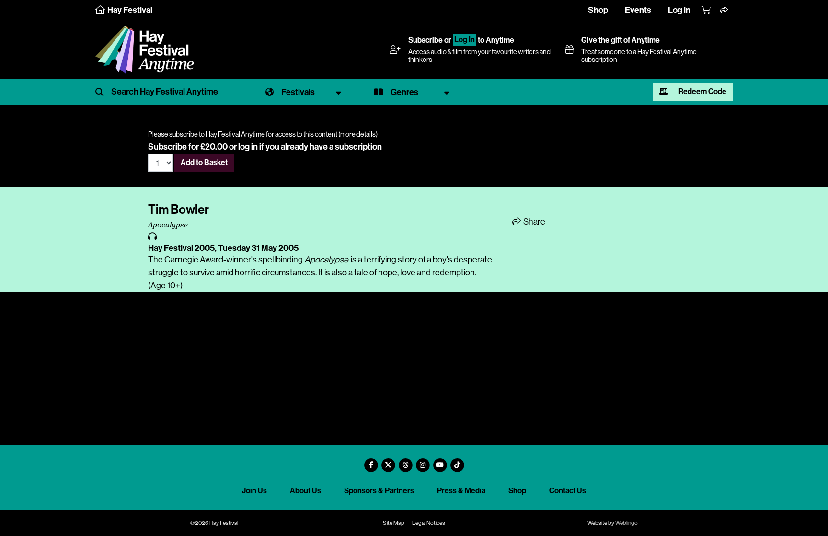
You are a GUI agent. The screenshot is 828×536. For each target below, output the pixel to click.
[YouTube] (439, 461)
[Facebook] (371, 461)
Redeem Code (701, 91)
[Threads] (405, 461)
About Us (305, 490)
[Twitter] (388, 461)
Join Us (254, 490)
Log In (464, 40)
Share (533, 221)
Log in (679, 10)
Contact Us (567, 490)
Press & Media (461, 490)
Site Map (393, 523)
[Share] (724, 10)
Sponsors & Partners (379, 490)
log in (248, 147)
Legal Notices (428, 523)
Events (638, 10)
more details (358, 134)
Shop (598, 10)
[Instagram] (422, 461)
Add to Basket (204, 162)
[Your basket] (706, 10)
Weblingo (626, 523)
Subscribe (425, 40)
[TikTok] (457, 461)
